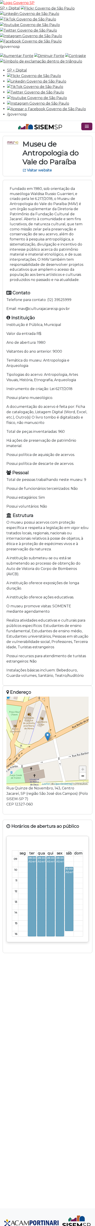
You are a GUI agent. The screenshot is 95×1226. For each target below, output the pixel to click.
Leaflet (46, 783)
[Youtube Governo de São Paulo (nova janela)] (30, 24)
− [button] (82, 776)
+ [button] (82, 769)
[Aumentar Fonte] (16, 55)
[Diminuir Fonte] (49, 55)
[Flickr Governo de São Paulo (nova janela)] (48, 8)
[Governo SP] (17, 2)
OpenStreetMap (63, 783)
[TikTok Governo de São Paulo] (35, 87)
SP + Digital (10, 8)
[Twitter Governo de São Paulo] (35, 92)
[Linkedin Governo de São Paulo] (36, 81)
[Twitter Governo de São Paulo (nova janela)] (28, 30)
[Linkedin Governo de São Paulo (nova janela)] (29, 14)
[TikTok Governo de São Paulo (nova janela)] (28, 19)
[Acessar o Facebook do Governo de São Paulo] (46, 109)
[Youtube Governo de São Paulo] (37, 98)
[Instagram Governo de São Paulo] (31, 36)
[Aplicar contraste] (75, 55)
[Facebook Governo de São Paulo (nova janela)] (31, 41)
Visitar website (37, 170)
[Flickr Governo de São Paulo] (34, 75)
